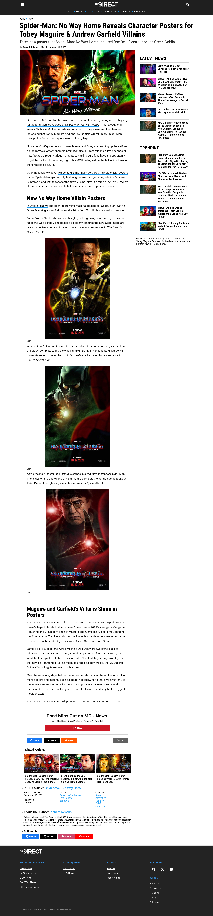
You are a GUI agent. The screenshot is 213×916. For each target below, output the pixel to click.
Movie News (26, 868)
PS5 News (68, 873)
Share (36, 740)
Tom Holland (66, 798)
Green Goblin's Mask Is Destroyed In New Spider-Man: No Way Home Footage (77, 779)
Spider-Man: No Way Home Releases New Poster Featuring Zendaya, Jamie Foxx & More (42, 779)
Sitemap (154, 902)
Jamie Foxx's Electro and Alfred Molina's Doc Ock (58, 648)
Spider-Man (179, 238)
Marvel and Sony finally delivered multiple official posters (93, 172)
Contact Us (155, 888)
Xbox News (69, 868)
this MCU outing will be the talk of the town (98, 160)
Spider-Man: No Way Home (63, 788)
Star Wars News (28, 882)
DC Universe (110, 11)
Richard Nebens (30, 47)
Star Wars (125, 11)
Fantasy (99, 801)
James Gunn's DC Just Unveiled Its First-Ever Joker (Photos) (173, 68)
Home (22, 18)
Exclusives (112, 873)
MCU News (25, 878)
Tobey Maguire (143, 241)
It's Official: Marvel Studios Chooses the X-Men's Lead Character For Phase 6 (172, 176)
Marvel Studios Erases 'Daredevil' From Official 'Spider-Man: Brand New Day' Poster (173, 212)
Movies (80, 11)
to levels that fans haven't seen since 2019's (84, 627)
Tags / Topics (113, 878)
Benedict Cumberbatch (71, 795)
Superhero (100, 806)
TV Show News (28, 873)
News (97, 11)
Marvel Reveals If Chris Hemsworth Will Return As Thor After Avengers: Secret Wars (173, 99)
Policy (153, 897)
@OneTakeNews (37, 205)
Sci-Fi (98, 803)
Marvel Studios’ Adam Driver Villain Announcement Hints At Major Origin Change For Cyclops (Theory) (173, 83)
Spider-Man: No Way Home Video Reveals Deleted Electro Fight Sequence (113, 779)
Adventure (100, 798)
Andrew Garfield (161, 241)
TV (89, 11)
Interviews (139, 11)
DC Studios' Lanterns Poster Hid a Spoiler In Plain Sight (173, 111)
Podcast (110, 868)
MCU (70, 11)
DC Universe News (29, 887)
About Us (155, 883)
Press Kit (154, 893)
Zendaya (64, 801)
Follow (32, 836)
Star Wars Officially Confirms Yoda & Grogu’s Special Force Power (173, 226)
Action (98, 795)
